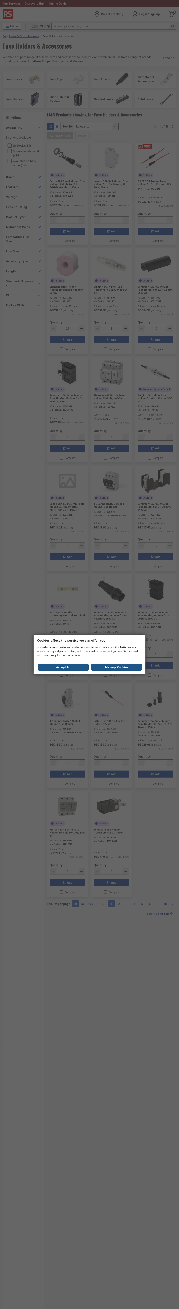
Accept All (63, 667)
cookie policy (49, 655)
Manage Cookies (116, 667)
